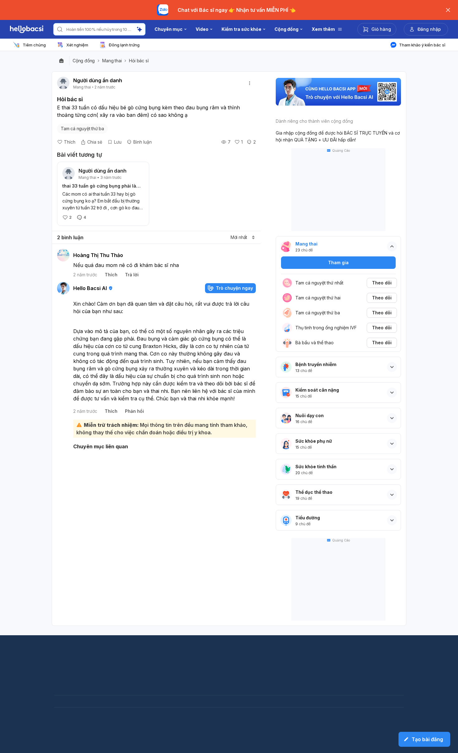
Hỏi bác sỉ (138, 61)
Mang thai (112, 61)
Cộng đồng (84, 61)
